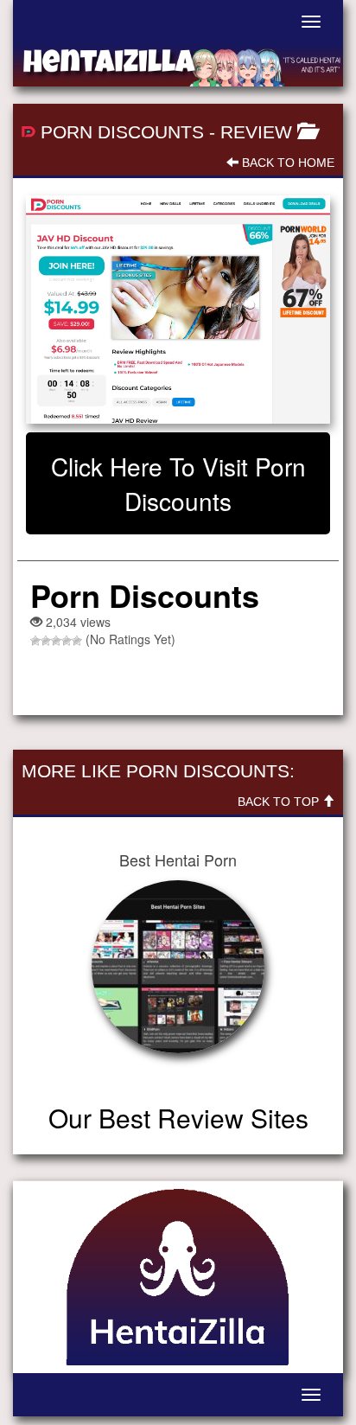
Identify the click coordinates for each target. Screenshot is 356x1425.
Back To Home (286, 162)
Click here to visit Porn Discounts (178, 483)
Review (256, 132)
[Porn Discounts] (178, 309)
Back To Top (280, 801)
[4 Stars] (66, 641)
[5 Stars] (77, 641)
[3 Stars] (56, 641)
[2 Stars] (46, 641)
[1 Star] (35, 641)
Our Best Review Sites (178, 1117)
